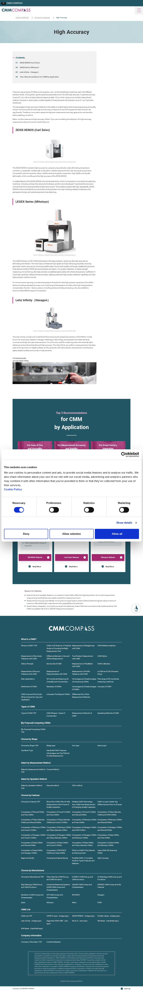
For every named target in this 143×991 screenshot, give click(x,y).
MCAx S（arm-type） (80, 921)
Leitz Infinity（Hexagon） (30, 72)
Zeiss (23, 902)
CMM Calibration (103, 664)
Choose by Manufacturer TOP (32, 877)
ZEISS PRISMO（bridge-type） (84, 916)
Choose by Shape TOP (29, 745)
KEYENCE (76, 895)
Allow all (117, 533)
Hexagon (100, 895)
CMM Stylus (102, 656)
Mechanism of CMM (29, 686)
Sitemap (127, 989)
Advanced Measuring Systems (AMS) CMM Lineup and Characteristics (58, 887)
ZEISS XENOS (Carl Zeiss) (30, 63)
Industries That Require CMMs (58, 694)
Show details (124, 522)
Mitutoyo (50, 902)
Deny (26, 533)
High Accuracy (103, 858)
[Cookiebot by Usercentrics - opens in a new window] (123, 454)
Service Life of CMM (54, 664)
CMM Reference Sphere (106, 645)
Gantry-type (101, 745)
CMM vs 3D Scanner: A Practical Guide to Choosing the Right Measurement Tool (59, 648)
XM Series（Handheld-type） (108, 921)
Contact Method (53, 769)
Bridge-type (51, 745)
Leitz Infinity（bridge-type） (32, 921)
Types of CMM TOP (28, 713)
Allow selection (71, 533)
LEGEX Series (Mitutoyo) (29, 67)
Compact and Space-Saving (57, 858)
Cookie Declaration (54, 942)
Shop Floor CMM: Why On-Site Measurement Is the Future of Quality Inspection (58, 804)
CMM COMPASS (14, 3)
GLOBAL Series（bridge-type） (109, 916)
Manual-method (53, 785)
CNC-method (77, 785)
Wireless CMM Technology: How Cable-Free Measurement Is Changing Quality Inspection (84, 804)
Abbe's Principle (27, 664)
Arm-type (75, 745)
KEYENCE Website (35, 557)
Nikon (74, 902)
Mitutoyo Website (108, 557)
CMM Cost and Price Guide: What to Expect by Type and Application (31, 697)
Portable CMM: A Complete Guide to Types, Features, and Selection (83, 861)
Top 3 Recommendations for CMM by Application (39, 77)
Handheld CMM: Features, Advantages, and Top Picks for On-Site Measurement (58, 753)
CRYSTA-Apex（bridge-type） (58, 916)
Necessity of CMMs (54, 686)
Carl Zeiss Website (71, 557)
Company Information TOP (31, 942)
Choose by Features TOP (30, 802)
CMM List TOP (26, 916)
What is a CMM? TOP (29, 645)
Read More (37, 566)
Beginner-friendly (27, 858)
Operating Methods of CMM (108, 713)
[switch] (54, 510)
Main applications (28, 679)
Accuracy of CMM (104, 686)
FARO (99, 902)
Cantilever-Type (27, 750)
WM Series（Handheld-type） (32, 928)
